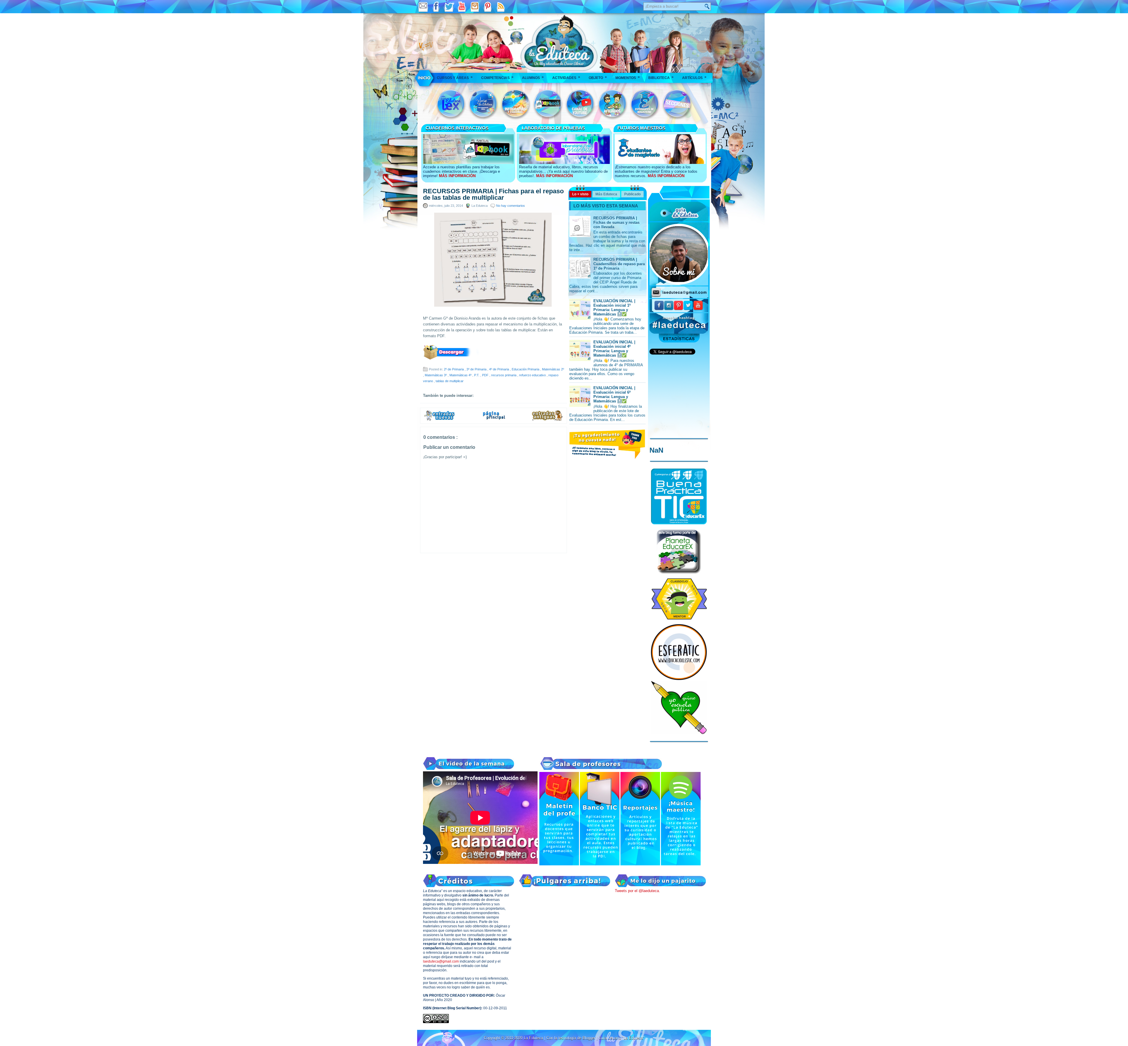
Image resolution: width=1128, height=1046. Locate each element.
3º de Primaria (476, 369)
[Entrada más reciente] (439, 420)
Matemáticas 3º (436, 375)
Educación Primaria (526, 369)
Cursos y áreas (455, 77)
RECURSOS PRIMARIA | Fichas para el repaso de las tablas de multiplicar (493, 194)
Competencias (497, 77)
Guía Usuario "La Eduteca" (621, 1038)
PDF (485, 375)
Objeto (598, 77)
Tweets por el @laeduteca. (637, 891)
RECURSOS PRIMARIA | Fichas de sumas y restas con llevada (616, 222)
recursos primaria (504, 375)
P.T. (477, 375)
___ (425, 78)
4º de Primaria (499, 369)
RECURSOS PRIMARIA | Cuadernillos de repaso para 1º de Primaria (619, 264)
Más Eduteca (606, 194)
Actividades (566, 77)
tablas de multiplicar (450, 381)
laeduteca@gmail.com (441, 961)
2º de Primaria (454, 369)
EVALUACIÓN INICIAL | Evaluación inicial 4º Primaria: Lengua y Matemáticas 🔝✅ (614, 348)
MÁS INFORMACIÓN (457, 176)
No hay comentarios (510, 205)
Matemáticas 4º (460, 375)
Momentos (627, 77)
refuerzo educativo (533, 375)
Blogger (590, 1038)
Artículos (694, 77)
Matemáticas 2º (553, 369)
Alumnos (533, 77)
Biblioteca (661, 77)
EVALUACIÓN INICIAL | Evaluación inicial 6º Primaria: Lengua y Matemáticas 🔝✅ (614, 394)
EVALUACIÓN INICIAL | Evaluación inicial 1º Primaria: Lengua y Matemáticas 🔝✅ (614, 307)
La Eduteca (534, 1038)
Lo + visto (580, 194)
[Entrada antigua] (547, 420)
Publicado (632, 194)
